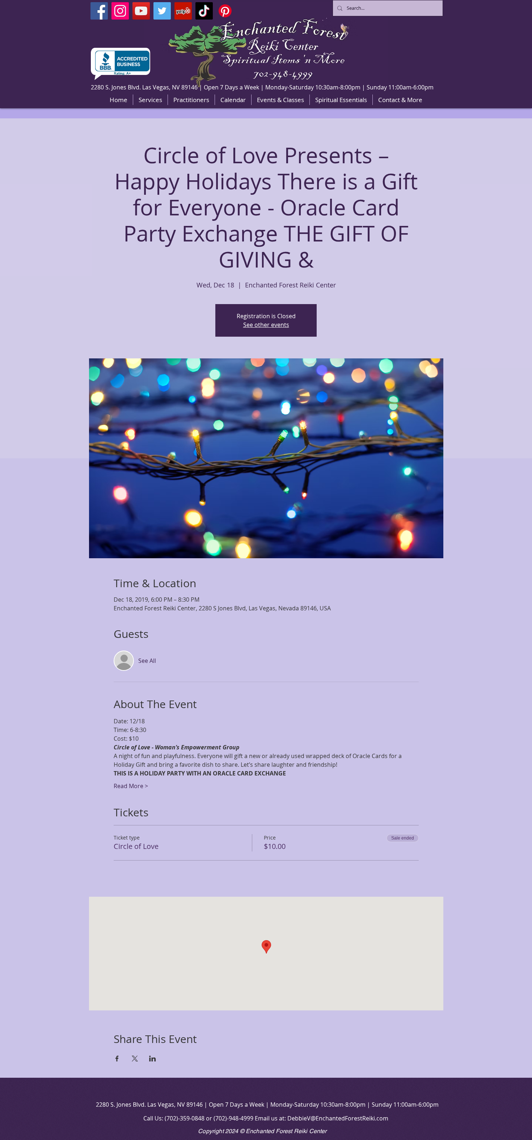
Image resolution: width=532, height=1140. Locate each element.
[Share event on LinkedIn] (152, 1058)
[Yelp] (183, 11)
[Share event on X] (134, 1058)
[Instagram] (120, 11)
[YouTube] (141, 11)
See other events (266, 325)
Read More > (131, 786)
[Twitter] (162, 11)
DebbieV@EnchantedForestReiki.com (337, 1118)
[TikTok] (204, 11)
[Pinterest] (225, 11)
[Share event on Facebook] (117, 1058)
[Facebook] (99, 11)
